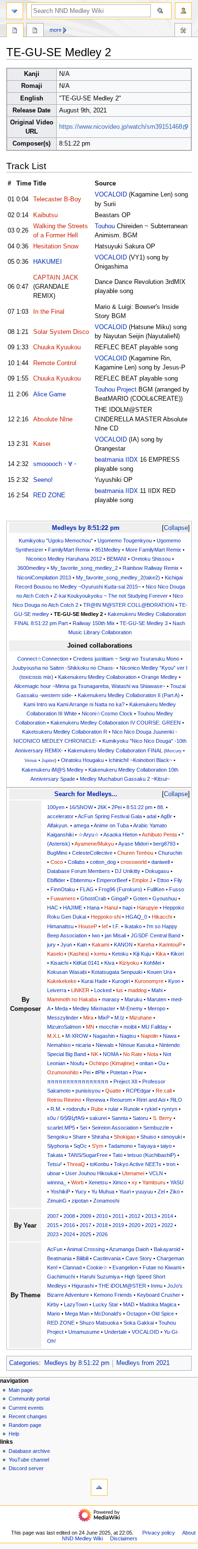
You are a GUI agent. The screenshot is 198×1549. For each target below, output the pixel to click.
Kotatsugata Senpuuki (116, 972)
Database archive (29, 1451)
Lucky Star (105, 1304)
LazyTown (76, 1304)
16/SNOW (81, 807)
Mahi (156, 990)
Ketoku (120, 954)
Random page (25, 1425)
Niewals (105, 1045)
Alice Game (49, 394)
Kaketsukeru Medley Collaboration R (64, 732)
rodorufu (76, 1109)
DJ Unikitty (127, 871)
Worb (77, 1182)
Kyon (174, 981)
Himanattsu (60, 926)
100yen (55, 807)
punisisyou (87, 1091)
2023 (53, 1234)
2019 (118, 1225)
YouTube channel (29, 1460)
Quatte (113, 1091)
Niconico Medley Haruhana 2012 (64, 559)
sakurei (98, 1118)
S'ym (97, 1146)
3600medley (31, 568)
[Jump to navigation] (14, 10)
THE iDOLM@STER (122, 1286)
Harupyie (147, 907)
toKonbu (99, 1164)
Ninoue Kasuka (136, 1045)
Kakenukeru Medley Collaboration (97, 677)
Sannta (119, 1118)
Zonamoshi (106, 1201)
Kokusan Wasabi (67, 972)
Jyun (66, 944)
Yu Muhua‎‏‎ (102, 1191)
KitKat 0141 (86, 963)
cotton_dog (103, 862)
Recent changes (28, 1416)
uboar (54, 1173)
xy (134, 1182)
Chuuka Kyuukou (57, 347)
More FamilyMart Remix (153, 550)
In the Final (48, 311)
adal (151, 816)
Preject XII (125, 1081)
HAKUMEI (47, 261)
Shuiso (148, 1137)
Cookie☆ (97, 1267)
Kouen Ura (159, 972)
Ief (105, 926)
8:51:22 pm (139, 807)
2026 (102, 1234)
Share (80, 1137)
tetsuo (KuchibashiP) (151, 1155)
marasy (111, 999)
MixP (104, 1017)
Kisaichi (59, 963)
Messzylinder (62, 1017)
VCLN (156, 1173)
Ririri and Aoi (150, 1100)
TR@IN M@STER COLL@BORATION (128, 605)
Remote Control (54, 363)
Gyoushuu (164, 898)
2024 (69, 1234)
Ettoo (163, 880)
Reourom (121, 1100)
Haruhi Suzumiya (100, 1276)
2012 (134, 1216)
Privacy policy (158, 1533)
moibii (130, 1027)
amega (81, 825)
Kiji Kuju (142, 954)
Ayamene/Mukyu (94, 844)
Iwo (96, 935)
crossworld (134, 862)
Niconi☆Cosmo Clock (107, 713)
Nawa (169, 1036)
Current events (26, 1408)
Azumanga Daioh (129, 1249)
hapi (127, 907)
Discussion (35, 31)
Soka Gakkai (139, 1323)
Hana (93, 907)
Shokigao (125, 1137)
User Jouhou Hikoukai (91, 1173)
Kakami (100, 944)
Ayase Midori (133, 844)
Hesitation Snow (55, 246)
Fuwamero (62, 898)
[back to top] (99, 1487)
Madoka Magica (157, 1304)
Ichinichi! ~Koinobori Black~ (140, 760)
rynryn (169, 1109)
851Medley (108, 550)
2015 (53, 1225)
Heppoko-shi (106, 917)
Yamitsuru (153, 1182)
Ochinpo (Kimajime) (112, 1063)
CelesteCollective (92, 853)
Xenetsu (98, 1182)
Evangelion (125, 1267)
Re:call (164, 1091)
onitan (146, 1063)
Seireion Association (115, 1128)
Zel (161, 1191)
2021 (151, 1225)
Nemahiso (59, 1045)
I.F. (116, 926)
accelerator (60, 816)
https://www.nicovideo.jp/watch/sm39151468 (120, 126)
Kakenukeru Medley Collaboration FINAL (115, 750)
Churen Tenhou (135, 853)
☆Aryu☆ (88, 834)
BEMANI (116, 559)
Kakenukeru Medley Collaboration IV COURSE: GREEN (115, 722)
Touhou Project (115, 389)
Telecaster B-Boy (57, 199)
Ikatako (133, 926)
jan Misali (115, 935)
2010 (102, 1216)
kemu (100, 954)
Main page (21, 1390)
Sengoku (57, 1137)
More (56, 30)
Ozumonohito (62, 1072)
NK (94, 1054)
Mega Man (77, 1313)
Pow (138, 1072)
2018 (102, 1225)
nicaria (83, 1045)
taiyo (166, 1146)
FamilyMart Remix (69, 550)
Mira (88, 1017)
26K (102, 807)
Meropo (156, 1008)
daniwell (160, 862)
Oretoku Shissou (151, 559)
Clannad (72, 1267)
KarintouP (170, 944)
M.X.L (54, 1036)
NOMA (110, 1054)
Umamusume (83, 1332)
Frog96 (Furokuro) (120, 889)
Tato (117, 1155)
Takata (55, 1155)
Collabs (76, 862)
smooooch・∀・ (55, 464)
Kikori (177, 954)
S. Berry (162, 1118)
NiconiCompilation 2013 (44, 577)
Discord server (26, 1468)
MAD (129, 1304)
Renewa (95, 1100)
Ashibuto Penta (159, 834)
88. (160, 807)
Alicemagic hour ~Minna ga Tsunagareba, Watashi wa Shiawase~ (89, 686)
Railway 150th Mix (94, 623)
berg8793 (164, 844)
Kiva (109, 963)
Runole (132, 1109)
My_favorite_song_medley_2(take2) (118, 577)
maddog (137, 990)
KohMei (152, 963)
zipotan (80, 1201)
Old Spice (162, 1313)
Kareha (145, 944)
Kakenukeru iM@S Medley (53, 770)
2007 (53, 1216)
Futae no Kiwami (162, 1267)
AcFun (54, 1249)
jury (51, 944)
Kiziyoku (129, 963)
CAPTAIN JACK (55, 277)
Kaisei (41, 444)
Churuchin (170, 853)
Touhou (105, 226)
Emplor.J (142, 880)
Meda (61, 1008)
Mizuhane (140, 1017)
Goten (140, 898)
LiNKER (80, 990)
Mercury (173, 751)
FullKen (155, 889)
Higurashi (83, 1286)
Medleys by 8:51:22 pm (86, 527)
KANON (123, 944)
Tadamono (120, 1146)
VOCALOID (111, 194)
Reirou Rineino (64, 1100)
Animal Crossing (86, 1249)
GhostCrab (93, 898)
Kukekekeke (61, 981)
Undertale (115, 1332)
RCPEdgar (138, 1091)
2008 (69, 1216)
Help (14, 1434)
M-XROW (76, 1036)
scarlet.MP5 (61, 1128)
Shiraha (100, 1137)
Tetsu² (54, 1164)
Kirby (53, 1304)
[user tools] (183, 10)
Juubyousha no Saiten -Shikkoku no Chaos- (63, 668)
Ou (161, 1063)
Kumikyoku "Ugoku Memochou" (56, 540)
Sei (83, 1128)
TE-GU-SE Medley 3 (144, 623)
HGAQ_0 (136, 917)
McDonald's (108, 1313)
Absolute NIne (53, 419)
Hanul (111, 907)
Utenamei (133, 1173)
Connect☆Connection (42, 659)
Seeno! (43, 480)
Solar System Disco (61, 332)
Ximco (119, 1182)
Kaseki (55, 954)
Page (15, 31)
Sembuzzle (156, 1128)
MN (90, 1027)
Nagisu (128, 1036)
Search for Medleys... (85, 794)
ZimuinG (57, 1201)
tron (170, 1164)
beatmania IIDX (116, 459)
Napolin (149, 1036)
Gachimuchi (61, 1276)
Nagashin (104, 1036)
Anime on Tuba (111, 825)
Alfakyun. (58, 825)
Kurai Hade (94, 981)
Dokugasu (157, 871)
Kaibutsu (45, 215)
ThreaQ (76, 1164)
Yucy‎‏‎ (81, 1191)
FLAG (87, 889)
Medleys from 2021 (143, 1363)
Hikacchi (162, 917)
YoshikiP (60, 1191)
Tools (183, 31)
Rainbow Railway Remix (151, 568)
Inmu (156, 1286)
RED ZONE (49, 495)
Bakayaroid (167, 1249)
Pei (86, 1072)
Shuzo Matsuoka (99, 1323)
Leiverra (56, 990)
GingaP (119, 898)
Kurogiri (121, 981)
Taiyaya (146, 1146)
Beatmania (59, 1258)
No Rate (132, 1054)
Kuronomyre (149, 981)
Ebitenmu (81, 880)
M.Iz (119, 1017)
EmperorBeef (112, 880)
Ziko (175, 1191)
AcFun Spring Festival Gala (110, 816)
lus (119, 990)
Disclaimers (123, 1538)
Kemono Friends (113, 1295)
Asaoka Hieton (120, 834)
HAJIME (72, 907)
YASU (177, 1182)
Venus (31, 760)
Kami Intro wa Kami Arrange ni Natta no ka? (74, 704)
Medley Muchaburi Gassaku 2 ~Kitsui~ (125, 779)
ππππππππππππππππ (78, 1081)
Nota (152, 1054)
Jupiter (48, 760)
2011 (118, 1216)
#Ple (100, 1072)
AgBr (166, 816)
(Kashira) (78, 954)
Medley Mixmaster (94, 1008)
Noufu (77, 1063)
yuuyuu (144, 1191)
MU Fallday (154, 1027)
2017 (85, 1225)
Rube (97, 1109)
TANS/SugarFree (88, 1155)
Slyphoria (58, 1146)
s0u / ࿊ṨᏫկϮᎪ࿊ (66, 1118)
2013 (151, 1216)
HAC (52, 907)
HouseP (87, 926)
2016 (69, 1225)
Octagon (136, 1313)
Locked (102, 990)
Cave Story (138, 1258)
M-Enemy (131, 1008)
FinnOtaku (62, 889)
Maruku (133, 999)
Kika (161, 954)
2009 (85, 1216)
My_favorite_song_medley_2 (84, 568)
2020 (134, 1225)
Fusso (176, 889)
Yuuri (125, 1191)
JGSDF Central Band (155, 935)
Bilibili (82, 1258)
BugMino (57, 853)
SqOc (80, 1146)
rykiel (151, 1109)
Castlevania (107, 1258)
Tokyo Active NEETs (137, 1164)
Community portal (29, 1398)
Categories (24, 1363)
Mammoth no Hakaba (72, 999)
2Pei (116, 807)
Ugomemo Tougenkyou (125, 540)
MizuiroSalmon (64, 1027)
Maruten (156, 999)
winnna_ (56, 1182)
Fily (178, 880)
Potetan (119, 1072)
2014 (167, 1216)
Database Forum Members (78, 871)
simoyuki (171, 1137)
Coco (56, 862)
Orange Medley (159, 677)
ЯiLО (176, 1100)
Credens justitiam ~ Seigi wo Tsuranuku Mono (126, 659)
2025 (85, 1234)
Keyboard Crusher (158, 1295)
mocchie (109, 1027)
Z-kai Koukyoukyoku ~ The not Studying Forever (111, 596)
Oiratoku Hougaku (82, 760)
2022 (167, 1225)
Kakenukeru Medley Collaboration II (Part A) (129, 695)
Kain (82, 944)
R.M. (56, 1109)
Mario (53, 1313)
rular (113, 1109)
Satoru (140, 1118)
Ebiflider (56, 880)
